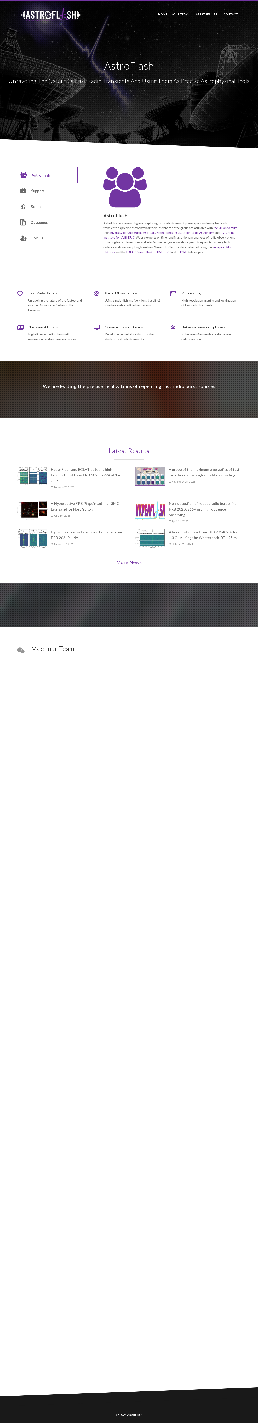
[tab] (47, 175)
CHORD (182, 252)
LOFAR (131, 252)
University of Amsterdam (125, 232)
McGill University (225, 228)
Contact (230, 14)
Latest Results (129, 451)
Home (162, 14)
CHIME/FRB (162, 252)
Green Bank (144, 252)
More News (129, 562)
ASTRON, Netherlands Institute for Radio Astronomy (178, 232)
